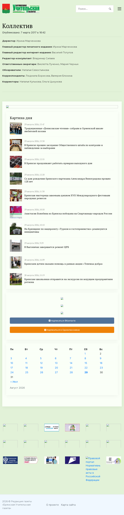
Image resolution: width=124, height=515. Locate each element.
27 (56, 372)
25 (26, 372)
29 (86, 372)
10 (11, 362)
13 (56, 362)
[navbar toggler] (119, 8)
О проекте (52, 504)
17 (11, 367)
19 (41, 367)
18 (26, 367)
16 (101, 362)
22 (86, 367)
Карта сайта (68, 504)
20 (56, 367)
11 (26, 362)
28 (71, 372)
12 (41, 362)
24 (11, 372)
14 (71, 362)
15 (86, 362)
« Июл (14, 381)
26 (41, 372)
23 (101, 367)
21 (71, 367)
